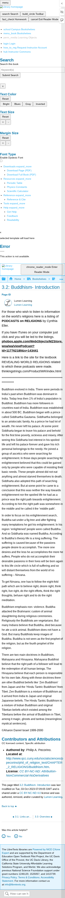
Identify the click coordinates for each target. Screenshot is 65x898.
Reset (5, 98)
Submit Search (10, 75)
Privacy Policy (9, 877)
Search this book (9, 64)
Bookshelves (39, 279)
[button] (12, 216)
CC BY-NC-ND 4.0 (30, 792)
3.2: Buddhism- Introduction (34, 784)
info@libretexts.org (14, 884)
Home (18, 279)
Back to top (8, 806)
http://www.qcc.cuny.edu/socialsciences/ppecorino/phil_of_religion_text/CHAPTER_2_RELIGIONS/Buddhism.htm (34, 763)
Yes (8, 836)
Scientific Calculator (17, 191)
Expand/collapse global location (61, 278)
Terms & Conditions (29, 877)
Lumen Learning (23, 305)
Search (7, 894)
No (20, 836)
